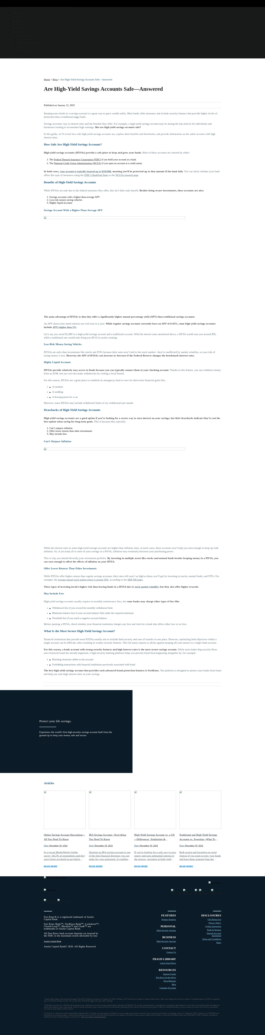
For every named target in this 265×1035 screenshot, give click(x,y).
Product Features (169, 919)
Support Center (25, 35)
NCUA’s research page (127, 175)
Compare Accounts (27, 50)
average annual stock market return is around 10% (83, 579)
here (92, 1001)
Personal (16, 16)
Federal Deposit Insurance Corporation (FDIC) (77, 159)
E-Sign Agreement (213, 926)
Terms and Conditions (211, 939)
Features (16, 12)
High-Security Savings (166, 930)
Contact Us (171, 952)
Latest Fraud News (168, 963)
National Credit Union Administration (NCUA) (77, 163)
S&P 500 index (135, 579)
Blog (20, 46)
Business (16, 20)
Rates (218, 942)
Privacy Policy (215, 923)
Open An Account (16, 56)
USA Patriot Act (214, 919)
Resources (17, 31)
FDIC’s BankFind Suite (96, 175)
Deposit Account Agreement (214, 934)
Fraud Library (19, 27)
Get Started (45, 742)
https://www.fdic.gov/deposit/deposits (93, 1017)
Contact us (17, 24)
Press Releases (25, 39)
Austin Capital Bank (52, 941)
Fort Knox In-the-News (29, 42)
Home (47, 79)
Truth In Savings (214, 930)
